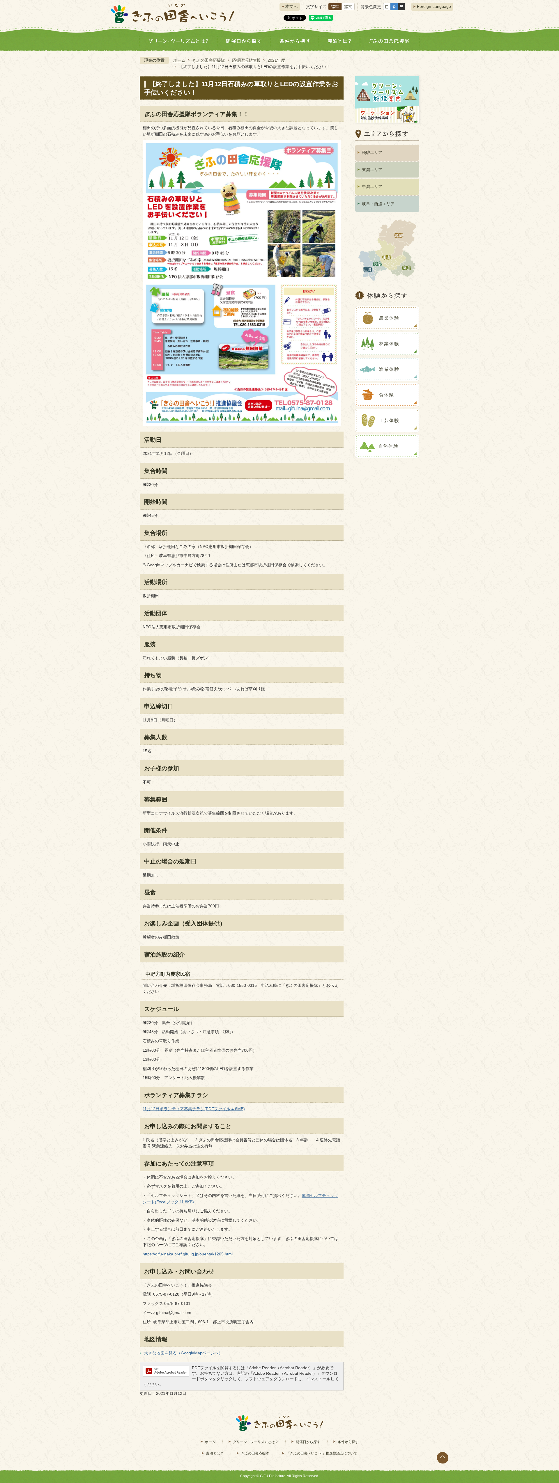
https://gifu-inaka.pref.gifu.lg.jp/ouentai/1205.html (188, 1254)
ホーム (179, 60)
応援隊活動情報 (246, 60)
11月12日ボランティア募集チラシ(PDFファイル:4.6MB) (194, 1108)
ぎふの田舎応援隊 (208, 60)
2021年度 (276, 60)
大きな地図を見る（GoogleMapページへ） (183, 1353)
